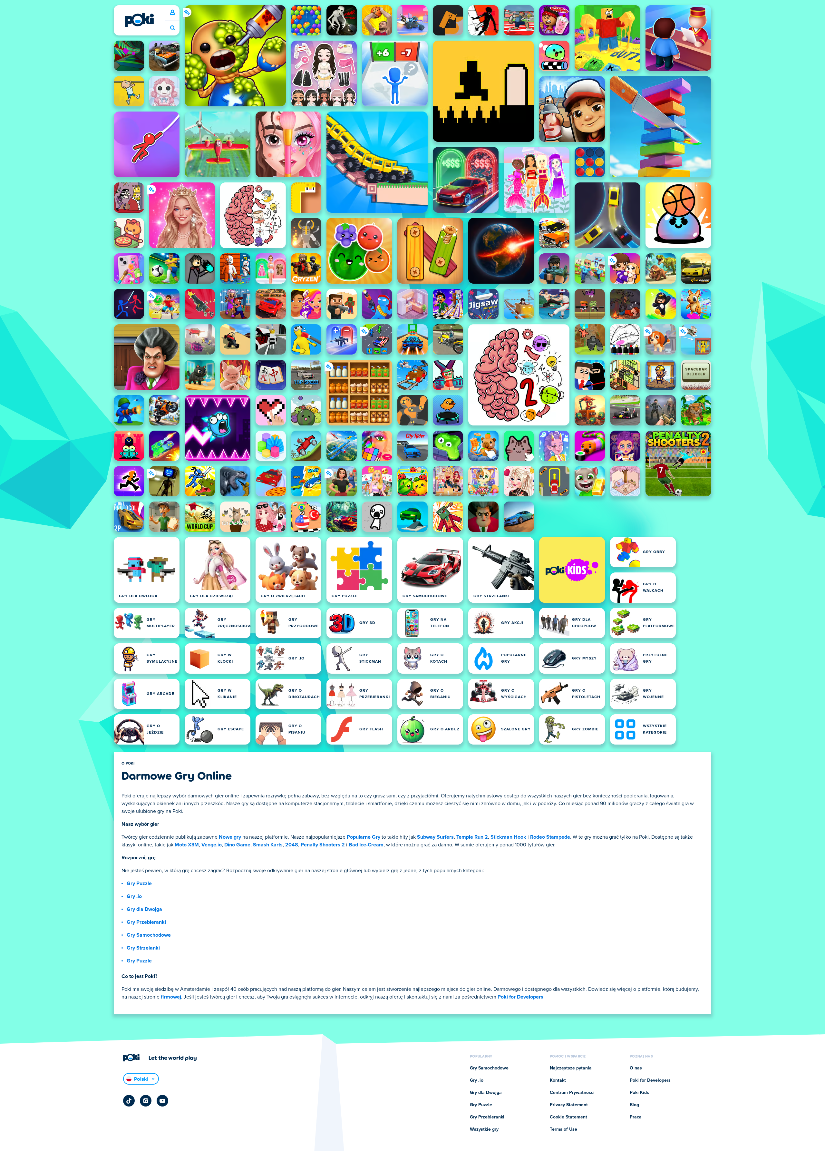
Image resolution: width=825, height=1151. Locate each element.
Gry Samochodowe (149, 935)
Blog (634, 1105)
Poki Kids (639, 1092)
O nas (636, 1068)
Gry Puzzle (139, 883)
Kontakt (558, 1080)
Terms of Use (563, 1129)
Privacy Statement (569, 1105)
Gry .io (134, 896)
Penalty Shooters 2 (323, 844)
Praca (636, 1117)
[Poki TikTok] (129, 1101)
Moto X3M (187, 844)
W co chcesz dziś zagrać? (172, 27)
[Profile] (172, 12)
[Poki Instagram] (145, 1101)
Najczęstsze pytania (571, 1068)
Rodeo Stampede (550, 837)
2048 (291, 844)
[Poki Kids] (572, 570)
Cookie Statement (568, 1117)
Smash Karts (268, 844)
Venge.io (211, 844)
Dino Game (237, 844)
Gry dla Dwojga (144, 909)
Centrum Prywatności (572, 1092)
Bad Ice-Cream (366, 844)
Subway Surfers (435, 837)
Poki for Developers (520, 997)
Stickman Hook (508, 837)
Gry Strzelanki (143, 948)
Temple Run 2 (472, 837)
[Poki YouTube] (162, 1101)
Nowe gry (230, 837)
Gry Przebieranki (146, 922)
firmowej (171, 997)
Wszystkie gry (484, 1129)
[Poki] (139, 20)
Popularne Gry (363, 837)
